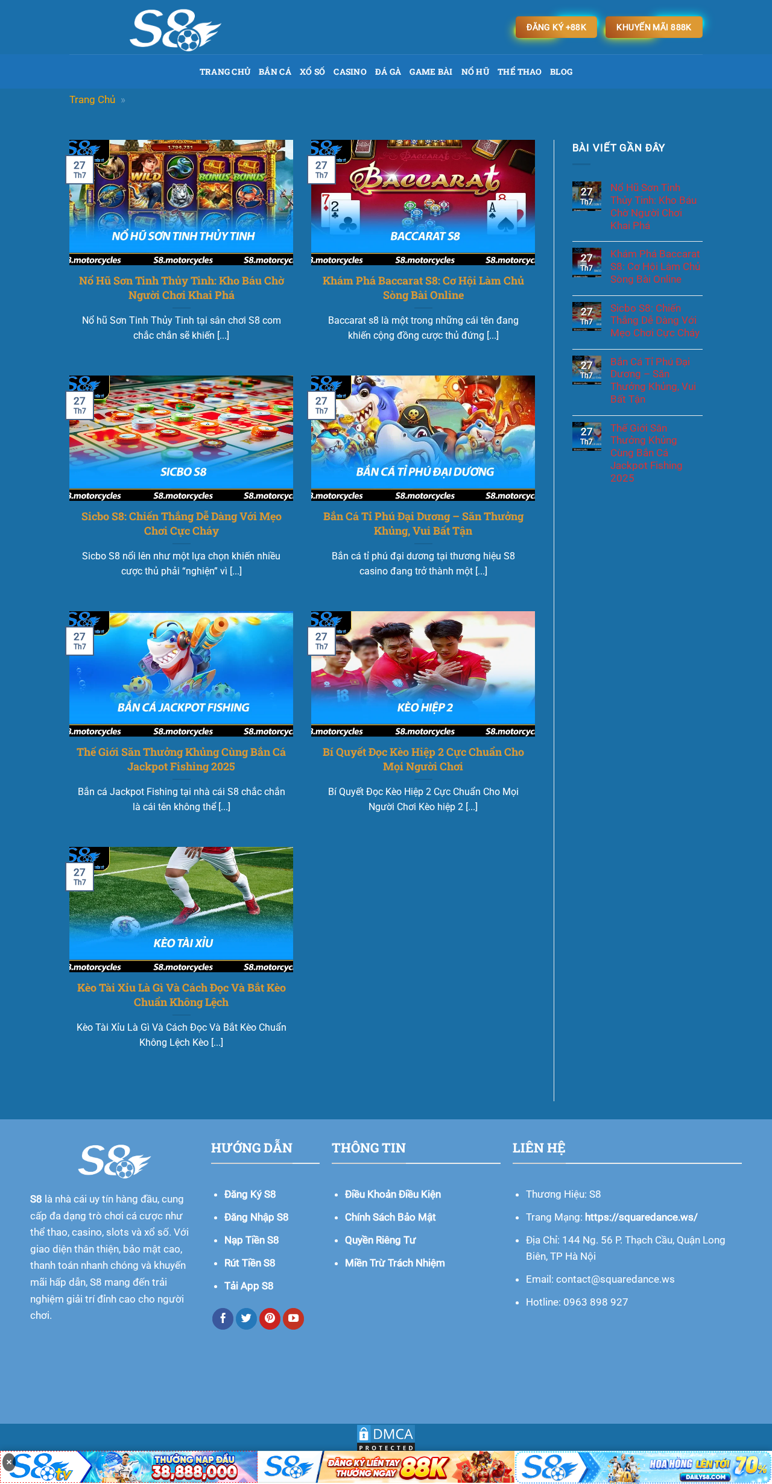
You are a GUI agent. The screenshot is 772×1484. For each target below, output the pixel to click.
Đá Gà (388, 71)
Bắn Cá (275, 71)
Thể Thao (520, 71)
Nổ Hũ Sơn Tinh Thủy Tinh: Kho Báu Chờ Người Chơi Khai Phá (181, 287)
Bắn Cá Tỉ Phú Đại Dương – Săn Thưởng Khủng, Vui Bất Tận (423, 523)
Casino (350, 71)
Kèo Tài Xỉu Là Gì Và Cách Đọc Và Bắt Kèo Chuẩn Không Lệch (181, 994)
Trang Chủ (225, 71)
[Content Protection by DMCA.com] (386, 1439)
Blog (561, 71)
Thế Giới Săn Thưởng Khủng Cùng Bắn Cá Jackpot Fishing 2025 (181, 759)
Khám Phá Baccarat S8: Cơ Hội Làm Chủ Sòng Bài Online (423, 287)
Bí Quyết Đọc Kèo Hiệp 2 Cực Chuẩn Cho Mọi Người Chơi (423, 759)
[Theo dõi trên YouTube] (294, 1319)
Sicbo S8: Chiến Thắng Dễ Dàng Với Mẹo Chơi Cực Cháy (181, 523)
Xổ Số (312, 71)
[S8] (221, 27)
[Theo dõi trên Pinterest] (270, 1319)
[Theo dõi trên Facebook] (223, 1319)
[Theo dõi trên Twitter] (247, 1319)
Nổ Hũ (475, 71)
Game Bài (431, 71)
